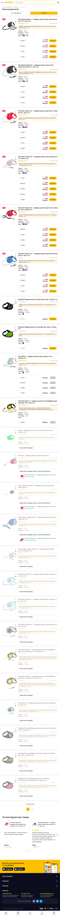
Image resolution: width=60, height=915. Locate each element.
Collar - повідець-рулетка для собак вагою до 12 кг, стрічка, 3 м (35, 431)
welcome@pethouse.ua (47, 893)
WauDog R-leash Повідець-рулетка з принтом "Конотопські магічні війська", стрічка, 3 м (33, 779)
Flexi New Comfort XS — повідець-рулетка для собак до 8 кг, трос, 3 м (37, 625)
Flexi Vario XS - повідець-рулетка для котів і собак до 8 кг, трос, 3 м (37, 704)
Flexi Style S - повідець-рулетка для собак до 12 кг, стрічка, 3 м (35, 357)
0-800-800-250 (6, 893)
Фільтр (45, 13)
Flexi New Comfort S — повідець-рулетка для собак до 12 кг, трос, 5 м (37, 575)
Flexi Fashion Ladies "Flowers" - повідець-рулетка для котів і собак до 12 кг (36, 550)
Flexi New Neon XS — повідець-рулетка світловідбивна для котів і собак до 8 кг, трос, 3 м (36, 677)
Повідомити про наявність (53, 378)
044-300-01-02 (25, 893)
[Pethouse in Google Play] (7, 869)
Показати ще (31, 804)
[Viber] (33, 901)
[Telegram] (41, 901)
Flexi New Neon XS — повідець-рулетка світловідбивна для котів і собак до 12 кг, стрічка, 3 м (36, 650)
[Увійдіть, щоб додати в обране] (16, 19)
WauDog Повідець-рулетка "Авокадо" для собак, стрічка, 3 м (37, 328)
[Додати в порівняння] (16, 22)
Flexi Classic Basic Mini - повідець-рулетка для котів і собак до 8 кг (36, 486)
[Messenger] (37, 901)
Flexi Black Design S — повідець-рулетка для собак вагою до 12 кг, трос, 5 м (37, 20)
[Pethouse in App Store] (19, 869)
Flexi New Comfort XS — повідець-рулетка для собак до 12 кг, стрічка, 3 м (38, 157)
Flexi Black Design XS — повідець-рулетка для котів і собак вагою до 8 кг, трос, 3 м (36, 66)
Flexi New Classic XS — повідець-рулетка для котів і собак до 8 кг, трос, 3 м (38, 112)
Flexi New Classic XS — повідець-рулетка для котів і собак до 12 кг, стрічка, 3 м (38, 208)
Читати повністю (37, 841)
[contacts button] (58, 2)
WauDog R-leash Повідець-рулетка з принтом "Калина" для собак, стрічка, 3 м (36, 754)
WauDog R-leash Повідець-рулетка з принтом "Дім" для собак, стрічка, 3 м (37, 729)
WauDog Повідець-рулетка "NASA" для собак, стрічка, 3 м (37, 299)
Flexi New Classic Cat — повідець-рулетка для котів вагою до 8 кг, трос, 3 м (37, 254)
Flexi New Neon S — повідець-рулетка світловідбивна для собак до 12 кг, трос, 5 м (37, 402)
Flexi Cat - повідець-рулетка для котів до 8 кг (33, 455)
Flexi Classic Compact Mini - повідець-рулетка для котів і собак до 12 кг (37, 518)
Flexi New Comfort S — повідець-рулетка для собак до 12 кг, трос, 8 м (37, 600)
